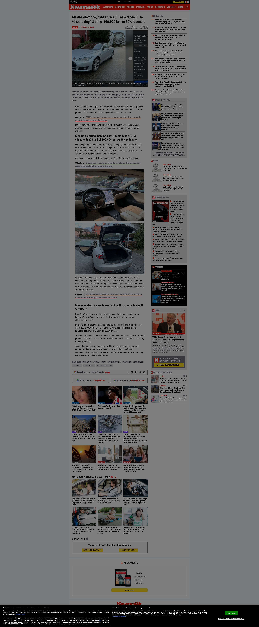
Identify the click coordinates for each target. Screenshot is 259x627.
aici (100, 620)
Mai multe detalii (20, 614)
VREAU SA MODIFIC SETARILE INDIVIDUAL (231, 619)
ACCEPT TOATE (231, 613)
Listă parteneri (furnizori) (119, 616)
